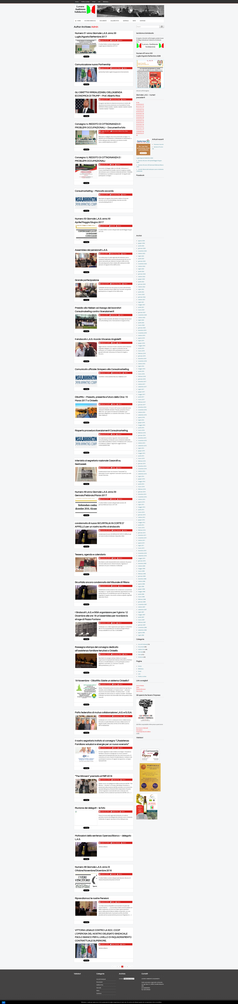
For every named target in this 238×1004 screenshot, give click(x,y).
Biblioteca (105, 1)
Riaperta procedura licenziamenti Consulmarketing (101, 430)
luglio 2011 (141, 545)
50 (137, 117)
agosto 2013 (141, 502)
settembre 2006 (142, 630)
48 (140, 117)
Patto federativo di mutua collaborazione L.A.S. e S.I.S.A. (103, 712)
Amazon (140, 728)
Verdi (137, 687)
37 (141, 120)
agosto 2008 (141, 584)
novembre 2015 (142, 440)
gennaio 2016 (141, 435)
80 (137, 106)
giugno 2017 (141, 392)
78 (140, 106)
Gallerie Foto (115, 20)
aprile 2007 (141, 617)
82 (141, 104)
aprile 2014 (141, 484)
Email (93, 1)
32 (141, 122)
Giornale (126, 20)
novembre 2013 (142, 497)
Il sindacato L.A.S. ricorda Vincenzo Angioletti (98, 339)
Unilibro (148, 731)
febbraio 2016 (142, 432)
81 (143, 104)
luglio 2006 (141, 635)
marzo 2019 (141, 351)
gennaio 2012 (141, 532)
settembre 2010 (142, 555)
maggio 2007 (141, 614)
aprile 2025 (141, 258)
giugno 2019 (141, 343)
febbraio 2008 (142, 599)
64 (138, 111)
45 (137, 119)
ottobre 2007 (141, 607)
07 (141, 131)
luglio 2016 (141, 420)
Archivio (121, 978)
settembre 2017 (142, 386)
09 (138, 131)
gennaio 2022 (141, 297)
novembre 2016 (142, 409)
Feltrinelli (145, 728)
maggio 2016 (141, 425)
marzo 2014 (141, 486)
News (134, 20)
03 (140, 133)
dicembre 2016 (142, 407)
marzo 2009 (141, 571)
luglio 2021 (141, 302)
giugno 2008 (141, 589)
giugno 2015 (141, 450)
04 (138, 133)
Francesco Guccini (159, 144)
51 (143, 115)
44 (138, 119)
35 (137, 122)
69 (138, 110)
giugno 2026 (141, 243)
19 (138, 128)
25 (137, 126)
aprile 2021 (141, 307)
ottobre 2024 (141, 266)
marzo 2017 (141, 399)
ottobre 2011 (141, 540)
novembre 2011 (142, 538)
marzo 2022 (141, 294)
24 (138, 126)
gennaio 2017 (141, 404)
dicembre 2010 (142, 550)
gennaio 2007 (141, 625)
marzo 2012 (141, 527)
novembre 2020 (142, 315)
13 (140, 129)
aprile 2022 (141, 292)
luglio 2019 (141, 340)
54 (138, 115)
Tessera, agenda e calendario (90, 554)
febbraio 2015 (142, 461)
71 (143, 108)
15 (137, 129)
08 (140, 131)
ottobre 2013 (141, 499)
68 (140, 110)
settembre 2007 (142, 609)
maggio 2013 (141, 507)
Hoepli (138, 731)
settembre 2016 (142, 415)
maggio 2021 (141, 304)
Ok (3, 1002)
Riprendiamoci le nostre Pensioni (92, 898)
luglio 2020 (141, 320)
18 (140, 128)
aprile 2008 (141, 594)
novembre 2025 (142, 251)
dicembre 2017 (142, 381)
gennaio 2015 (141, 463)
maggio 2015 (141, 453)
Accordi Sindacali (90, 20)
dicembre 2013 (142, 494)
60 (137, 113)
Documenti (103, 20)
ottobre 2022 (141, 287)
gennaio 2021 (141, 312)
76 (143, 106)
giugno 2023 (141, 279)
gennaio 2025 (141, 261)
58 (140, 113)
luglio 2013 (141, 504)
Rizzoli (144, 731)
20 (137, 128)
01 (143, 133)
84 (138, 104)
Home (77, 1)
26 (143, 124)
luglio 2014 (141, 476)
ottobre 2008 (141, 581)
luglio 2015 (141, 448)
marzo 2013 (141, 512)
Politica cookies (85, 1)
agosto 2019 (141, 338)
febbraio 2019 (142, 353)
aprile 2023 (141, 281)
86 (138, 102)
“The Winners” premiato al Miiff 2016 (93, 776)
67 (141, 110)
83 (140, 104)
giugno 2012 (141, 520)
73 (140, 108)
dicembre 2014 (142, 466)
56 (143, 113)
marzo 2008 (141, 596)
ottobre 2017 (141, 384)
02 (141, 133)
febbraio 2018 (142, 376)
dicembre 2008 (142, 579)
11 (143, 129)
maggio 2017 (141, 394)
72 (141, 108)
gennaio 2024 (141, 274)
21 (143, 126)
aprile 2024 (141, 271)
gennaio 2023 (141, 284)
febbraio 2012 (142, 530)
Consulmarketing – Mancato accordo (94, 191)
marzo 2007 (141, 620)
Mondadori (139, 730)
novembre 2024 (142, 263)
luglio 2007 (141, 612)
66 (143, 110)
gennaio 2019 (141, 356)
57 (141, 113)
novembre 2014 (142, 468)
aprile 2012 (141, 525)
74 (138, 108)
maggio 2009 (141, 568)
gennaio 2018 (141, 379)
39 (138, 120)
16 (143, 128)
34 (138, 122)
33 (140, 122)
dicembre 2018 (142, 358)
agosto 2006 (141, 632)
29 (138, 124)
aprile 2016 (141, 427)
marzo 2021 (141, 310)
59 (138, 113)
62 (141, 111)
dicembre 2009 (142, 563)
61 (143, 111)
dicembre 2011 (142, 535)
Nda (141, 731)
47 (141, 117)
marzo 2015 (141, 458)
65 (137, 111)
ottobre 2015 (141, 443)
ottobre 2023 (141, 276)
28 (140, 124)
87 (137, 102)
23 (140, 126)
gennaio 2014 (141, 491)
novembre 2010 (142, 553)
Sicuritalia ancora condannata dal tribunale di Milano (102, 582)
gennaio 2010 (141, 561)
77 (141, 106)
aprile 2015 (141, 456)
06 (143, 131)
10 (137, 131)
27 (141, 124)
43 (140, 119)
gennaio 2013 (141, 514)
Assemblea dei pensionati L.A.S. (91, 250)
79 (138, 106)
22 (141, 126)
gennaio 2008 (141, 602)
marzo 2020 (141, 325)
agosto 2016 (141, 417)
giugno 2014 (141, 479)
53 (140, 115)
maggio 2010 (141, 558)
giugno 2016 (141, 422)
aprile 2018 (141, 371)
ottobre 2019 (141, 335)
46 (143, 117)
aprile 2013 (141, 509)
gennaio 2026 (141, 248)
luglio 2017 (141, 389)
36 (143, 120)
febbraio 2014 (142, 489)
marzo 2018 (141, 374)
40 (137, 120)
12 (141, 129)
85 (137, 104)
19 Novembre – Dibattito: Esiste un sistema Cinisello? (102, 680)
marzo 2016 (141, 430)
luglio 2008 (141, 586)
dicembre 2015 (142, 438)
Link (99, 1)
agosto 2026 (141, 240)
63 (140, 111)
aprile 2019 (141, 348)
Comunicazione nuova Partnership (93, 64)
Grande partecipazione (87, 280)
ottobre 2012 (141, 517)
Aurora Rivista (140, 685)
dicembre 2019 (142, 330)
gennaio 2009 (141, 576)
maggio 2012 (141, 522)
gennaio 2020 (141, 328)
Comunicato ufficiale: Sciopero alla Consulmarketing (102, 369)
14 (138, 129)
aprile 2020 (141, 322)
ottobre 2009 (141, 566)
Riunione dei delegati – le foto (90, 808)
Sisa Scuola (139, 691)
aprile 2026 (141, 246)
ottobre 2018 (141, 363)
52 (141, 115)
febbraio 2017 (142, 402)
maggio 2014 (141, 481)
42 (141, 119)
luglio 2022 (141, 289)
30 (137, 124)
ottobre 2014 (141, 471)
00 (137, 135)
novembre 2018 (142, 361)
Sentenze (142, 20)
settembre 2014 (142, 473)
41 (143, 119)
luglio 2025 (141, 256)
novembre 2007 (142, 604)
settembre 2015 (142, 445)
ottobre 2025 (141, 253)
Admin (94, 27)
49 (138, 117)
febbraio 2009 (142, 573)
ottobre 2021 (141, 299)
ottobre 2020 (141, 317)
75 (137, 108)
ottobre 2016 (141, 412)
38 (140, 120)
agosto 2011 (141, 543)
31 (143, 122)
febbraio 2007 (142, 622)
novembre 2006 (142, 627)
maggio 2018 (141, 369)
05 (137, 133)
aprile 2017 (141, 397)
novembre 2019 (142, 333)
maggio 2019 (141, 345)
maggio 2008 (141, 591)
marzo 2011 (141, 548)
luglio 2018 (141, 366)
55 (137, 115)
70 (137, 110)
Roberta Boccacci (141, 689)
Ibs (137, 728)
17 (141, 128)
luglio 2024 (141, 269)
